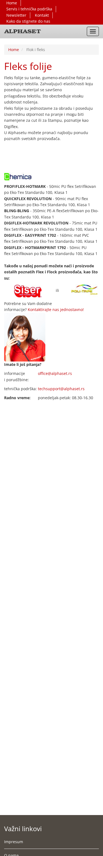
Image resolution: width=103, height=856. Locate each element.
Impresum (13, 841)
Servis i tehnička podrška (29, 8)
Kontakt (42, 15)
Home (11, 2)
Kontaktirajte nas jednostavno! (56, 309)
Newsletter (16, 15)
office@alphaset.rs (55, 373)
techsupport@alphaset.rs (61, 388)
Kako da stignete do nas (28, 21)
